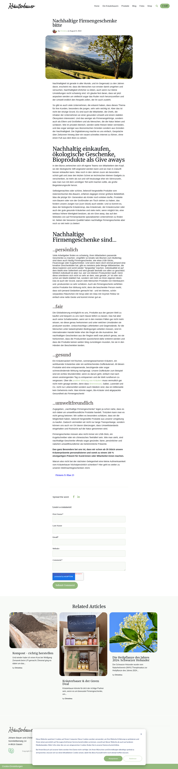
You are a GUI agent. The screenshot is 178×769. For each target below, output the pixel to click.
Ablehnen (132, 758)
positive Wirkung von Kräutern (87, 380)
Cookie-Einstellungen (12, 766)
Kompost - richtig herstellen (32, 653)
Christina (63, 31)
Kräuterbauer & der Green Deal (80, 682)
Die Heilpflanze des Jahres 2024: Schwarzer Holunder (131, 659)
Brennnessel (95, 384)
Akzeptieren (113, 758)
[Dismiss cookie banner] (141, 734)
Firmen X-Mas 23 (65, 475)
